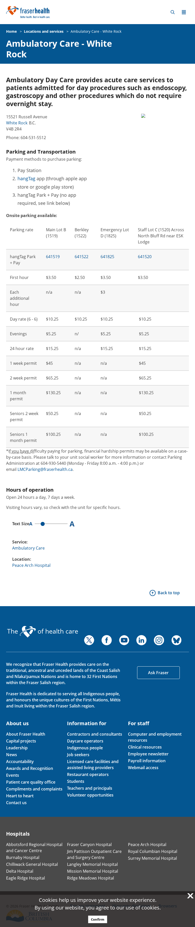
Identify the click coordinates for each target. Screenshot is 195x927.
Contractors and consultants (94, 734)
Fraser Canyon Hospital (89, 844)
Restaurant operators (88, 774)
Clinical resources (145, 747)
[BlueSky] (176, 640)
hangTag (26, 178)
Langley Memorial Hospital (92, 864)
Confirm (97, 919)
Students (75, 781)
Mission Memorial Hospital (92, 871)
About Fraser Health (25, 734)
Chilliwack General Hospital (32, 864)
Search (173, 12)
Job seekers (78, 754)
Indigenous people (85, 748)
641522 (81, 256)
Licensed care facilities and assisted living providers (93, 764)
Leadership (17, 748)
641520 (145, 256)
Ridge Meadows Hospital (90, 878)
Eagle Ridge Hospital (25, 878)
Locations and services (43, 31)
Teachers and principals (89, 788)
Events (12, 775)
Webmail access (143, 767)
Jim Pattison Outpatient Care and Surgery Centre (94, 854)
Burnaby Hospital (22, 857)
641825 (107, 256)
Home (11, 31)
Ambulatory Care (28, 548)
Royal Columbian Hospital (152, 851)
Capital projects (21, 741)
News (11, 754)
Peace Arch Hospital (31, 565)
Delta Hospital (19, 871)
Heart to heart (20, 796)
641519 (53, 256)
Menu (184, 12)
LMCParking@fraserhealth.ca (45, 469)
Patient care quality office (30, 782)
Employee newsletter (148, 754)
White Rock (16, 123)
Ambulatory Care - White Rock (96, 31)
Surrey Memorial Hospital (152, 858)
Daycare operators (85, 741)
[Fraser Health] (28, 11)
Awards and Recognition (29, 768)
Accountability (20, 761)
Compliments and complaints (34, 789)
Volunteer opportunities (90, 795)
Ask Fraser (158, 672)
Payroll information (147, 761)
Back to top (169, 592)
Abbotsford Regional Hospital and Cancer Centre (34, 847)
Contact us (16, 802)
